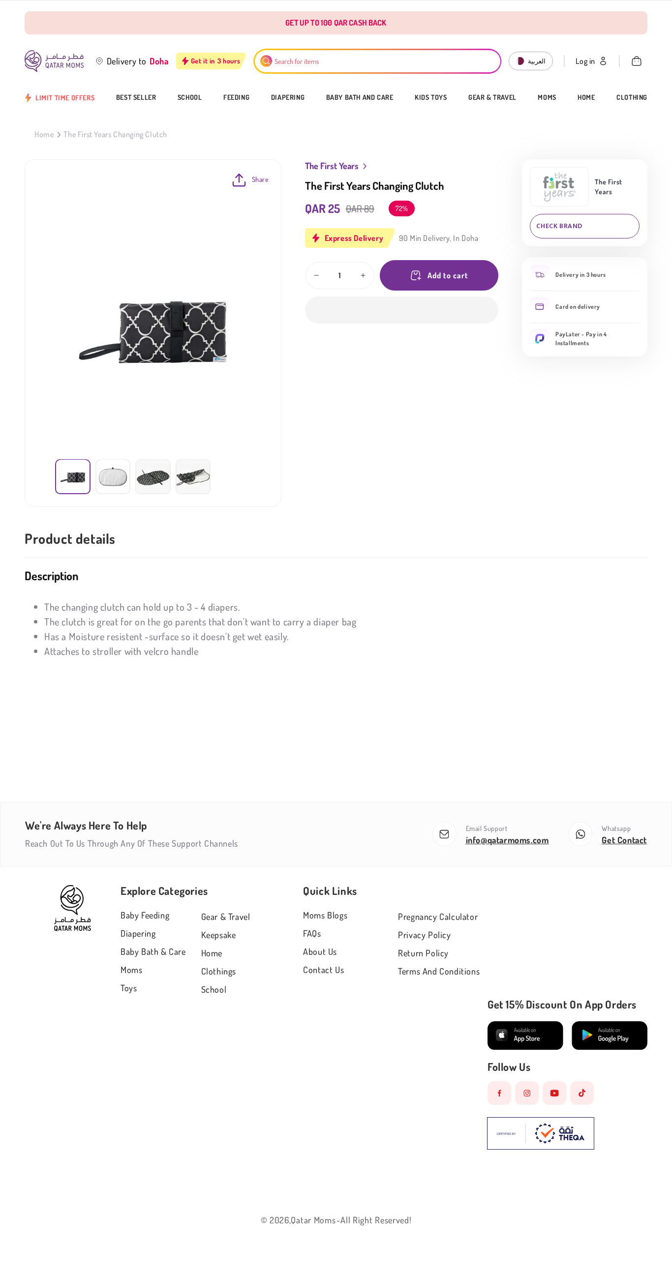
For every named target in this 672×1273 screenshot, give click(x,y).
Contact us (323, 969)
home (211, 952)
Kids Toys (431, 97)
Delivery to (127, 61)
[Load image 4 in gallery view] (193, 476)
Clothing (631, 97)
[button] (402, 310)
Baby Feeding (145, 915)
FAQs (312, 933)
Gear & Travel (492, 97)
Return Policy (423, 952)
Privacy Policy (424, 934)
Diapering (288, 97)
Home (586, 97)
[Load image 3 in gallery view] (153, 476)
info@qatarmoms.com (507, 839)
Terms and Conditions (439, 971)
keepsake (218, 934)
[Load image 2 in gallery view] (113, 476)
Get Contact (624, 839)
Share (260, 179)
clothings (218, 971)
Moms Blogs (325, 915)
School (190, 97)
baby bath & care (153, 951)
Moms (547, 97)
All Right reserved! (375, 1219)
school (214, 989)
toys (129, 987)
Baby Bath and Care (360, 97)
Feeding (236, 97)
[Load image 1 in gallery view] (73, 476)
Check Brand (559, 226)
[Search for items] (266, 61)
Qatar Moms (313, 1219)
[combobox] (377, 61)
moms (131, 969)
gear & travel (225, 916)
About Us (320, 951)
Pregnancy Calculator (438, 916)
